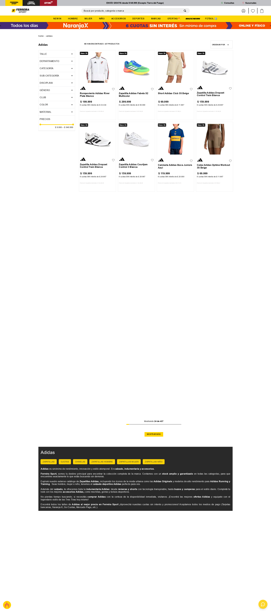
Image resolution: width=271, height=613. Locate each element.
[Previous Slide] (0, 25)
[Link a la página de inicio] (41, 36)
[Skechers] (193, 18)
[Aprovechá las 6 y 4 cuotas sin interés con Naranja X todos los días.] (135, 25)
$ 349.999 (67, 127)
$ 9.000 (58, 127)
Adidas (49, 36)
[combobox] (135, 10)
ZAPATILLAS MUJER (129, 462)
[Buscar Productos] (185, 10)
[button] (57, 61)
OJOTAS (65, 462)
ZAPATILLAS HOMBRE (102, 462)
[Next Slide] (270, 25)
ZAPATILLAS (48, 462)
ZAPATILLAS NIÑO (153, 462)
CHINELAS (80, 462)
